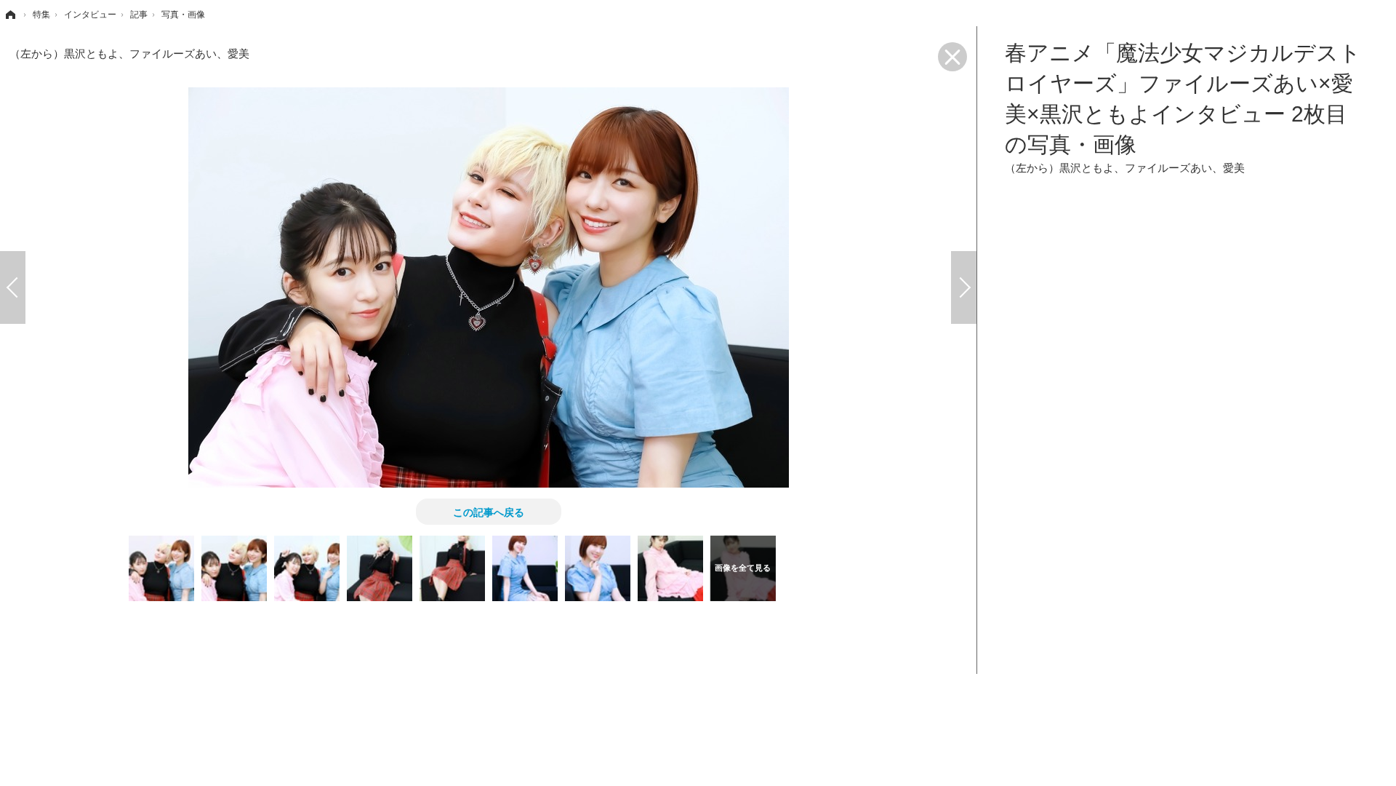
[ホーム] (9, 14)
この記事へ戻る (488, 512)
